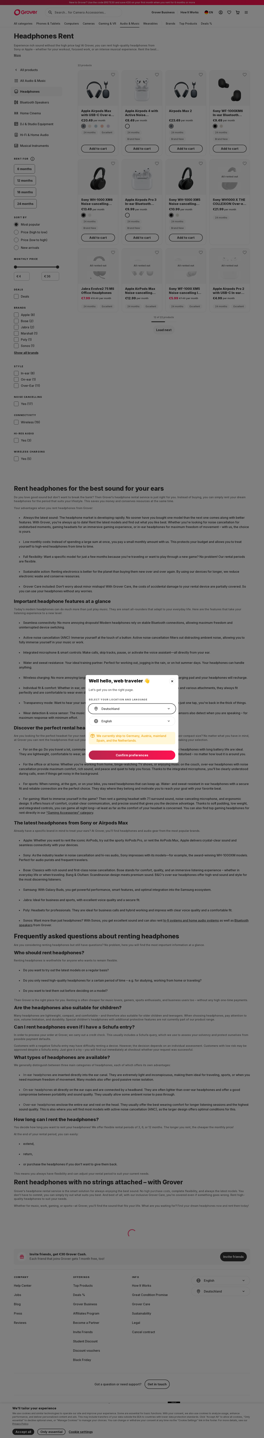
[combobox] (132, 708)
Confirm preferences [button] (132, 755)
